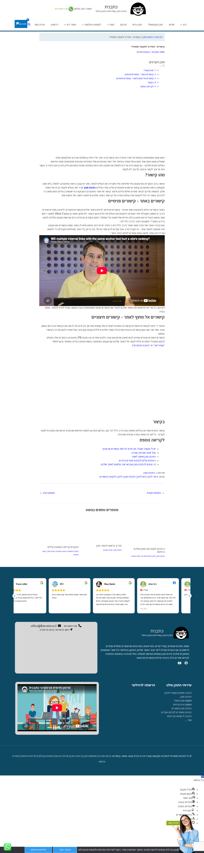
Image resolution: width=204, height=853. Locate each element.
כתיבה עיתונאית (73, 551)
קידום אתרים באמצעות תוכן (97, 756)
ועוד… (188, 720)
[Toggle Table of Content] (162, 66)
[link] (181, 633)
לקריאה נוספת (147, 86)
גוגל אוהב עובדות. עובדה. (143, 452)
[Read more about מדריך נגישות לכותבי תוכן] (102, 528)
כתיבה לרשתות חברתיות (179, 716)
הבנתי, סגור (65, 849)
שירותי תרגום (62, 756)
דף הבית (158, 37)
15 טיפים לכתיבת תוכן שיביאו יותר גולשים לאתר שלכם (128, 464)
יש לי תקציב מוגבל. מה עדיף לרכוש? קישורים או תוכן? (129, 448)
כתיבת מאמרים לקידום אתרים (176, 712)
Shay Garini (120, 584)
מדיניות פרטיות (29, 756)
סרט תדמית (179, 704)
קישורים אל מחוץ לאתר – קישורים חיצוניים (135, 78)
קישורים (104, 476)
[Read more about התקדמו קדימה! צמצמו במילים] (59, 529)
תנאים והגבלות (45, 756)
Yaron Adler (32, 584)
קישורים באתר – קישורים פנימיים (139, 74)
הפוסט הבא (47, 492)
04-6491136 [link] (62, 8)
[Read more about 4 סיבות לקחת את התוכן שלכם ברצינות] (145, 530)
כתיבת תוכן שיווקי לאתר (144, 456)
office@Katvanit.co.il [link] (44, 626)
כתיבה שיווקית (61, 551)
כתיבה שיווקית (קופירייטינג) (178, 692)
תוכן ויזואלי (179, 700)
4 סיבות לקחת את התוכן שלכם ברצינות (149, 550)
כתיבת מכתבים (141, 345)
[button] (189, 596)
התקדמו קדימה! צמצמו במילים (63, 547)
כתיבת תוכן (148, 37)
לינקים (112, 476)
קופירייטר (159, 345)
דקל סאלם (163, 584)
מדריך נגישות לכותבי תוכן (109, 545)
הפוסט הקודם (155, 492)
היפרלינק (141, 476)
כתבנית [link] (157, 631)
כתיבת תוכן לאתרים (149, 556)
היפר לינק (153, 476)
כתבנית (111, 7)
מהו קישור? (149, 70)
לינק (120, 476)
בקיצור (151, 82)
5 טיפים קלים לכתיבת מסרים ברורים (137, 460)
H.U (72, 584)
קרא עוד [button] (154, 608)
